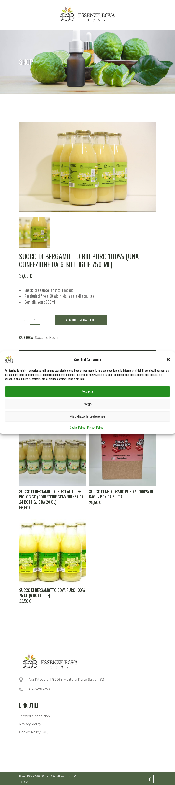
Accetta (87, 391)
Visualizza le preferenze (87, 416)
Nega (88, 404)
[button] (168, 359)
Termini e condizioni (35, 716)
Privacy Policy (95, 427)
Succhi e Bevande (49, 338)
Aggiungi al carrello (81, 319)
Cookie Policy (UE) (33, 732)
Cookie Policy (77, 427)
